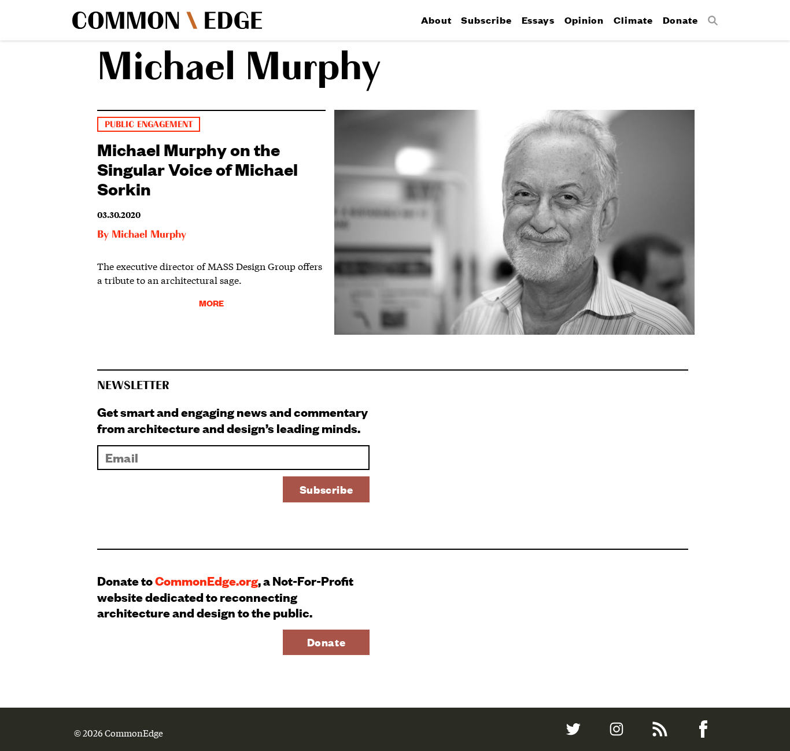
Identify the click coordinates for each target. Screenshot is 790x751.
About (436, 20)
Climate (633, 20)
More (211, 303)
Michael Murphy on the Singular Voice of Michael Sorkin (197, 168)
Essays (538, 20)
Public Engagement (149, 124)
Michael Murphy (149, 235)
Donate (680, 20)
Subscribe (486, 20)
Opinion (584, 20)
